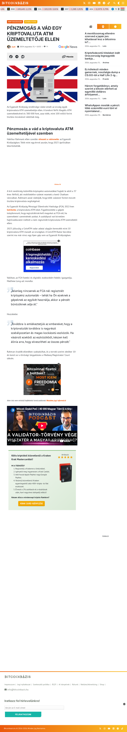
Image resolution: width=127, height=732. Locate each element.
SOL (42, 9)
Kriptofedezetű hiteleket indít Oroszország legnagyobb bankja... (102, 55)
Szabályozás (30, 22)
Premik (106, 79)
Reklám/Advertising (89, 684)
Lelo (104, 46)
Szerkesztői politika (41, 684)
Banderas (107, 115)
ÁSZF (54, 684)
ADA (93, 9)
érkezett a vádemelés (49, 139)
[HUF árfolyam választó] (123, 9)
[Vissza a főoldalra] (15, 2)
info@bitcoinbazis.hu (18, 689)
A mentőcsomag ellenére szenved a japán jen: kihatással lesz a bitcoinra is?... (100, 38)
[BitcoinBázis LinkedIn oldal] (99, 3)
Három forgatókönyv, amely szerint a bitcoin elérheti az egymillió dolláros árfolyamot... (101, 90)
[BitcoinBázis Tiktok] (109, 3)
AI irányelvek (64, 684)
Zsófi (13, 47)
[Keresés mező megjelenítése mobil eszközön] (115, 3)
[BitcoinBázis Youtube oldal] (94, 3)
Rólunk (75, 684)
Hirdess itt (57, 184)
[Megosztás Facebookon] (11, 57)
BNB (15, 9)
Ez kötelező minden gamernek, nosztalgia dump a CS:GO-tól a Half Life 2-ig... (102, 72)
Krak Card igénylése (31, 503)
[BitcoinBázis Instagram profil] (89, 3)
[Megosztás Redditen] (23, 57)
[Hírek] (67, 47)
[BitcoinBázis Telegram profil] (104, 3)
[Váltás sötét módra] (119, 3)
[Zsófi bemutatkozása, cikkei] (9, 47)
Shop (102, 684)
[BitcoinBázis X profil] (84, 3)
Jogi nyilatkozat (23, 684)
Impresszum (9, 684)
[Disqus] (63, 569)
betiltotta (11, 209)
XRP (68, 9)
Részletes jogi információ (56, 400)
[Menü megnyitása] (123, 3)
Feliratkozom (23, 714)
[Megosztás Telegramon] (17, 57)
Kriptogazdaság (15, 22)
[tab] (91, 26)
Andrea (106, 62)
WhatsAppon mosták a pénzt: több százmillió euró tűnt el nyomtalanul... (102, 108)
